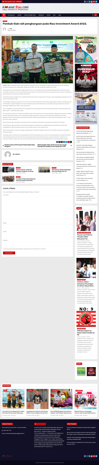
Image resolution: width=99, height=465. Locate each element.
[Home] (4, 15)
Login (59, 15)
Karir (54, 15)
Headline (5, 21)
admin (10, 28)
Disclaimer (41, 15)
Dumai (5, 390)
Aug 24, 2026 (7, 415)
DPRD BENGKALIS (55, 390)
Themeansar (61, 462)
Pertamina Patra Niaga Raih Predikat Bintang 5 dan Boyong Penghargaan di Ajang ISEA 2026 (13, 413)
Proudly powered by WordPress (42, 462)
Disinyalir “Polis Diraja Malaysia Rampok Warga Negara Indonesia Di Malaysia (85, 147)
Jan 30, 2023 (82, 241)
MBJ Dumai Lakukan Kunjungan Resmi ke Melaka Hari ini (61, 170)
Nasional (84, 232)
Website (5, 240)
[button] (92, 15)
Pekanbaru (30, 390)
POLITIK (89, 232)
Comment (6, 195)
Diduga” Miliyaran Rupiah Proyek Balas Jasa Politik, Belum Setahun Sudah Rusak (85, 173)
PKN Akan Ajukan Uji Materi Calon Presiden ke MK (86, 333)
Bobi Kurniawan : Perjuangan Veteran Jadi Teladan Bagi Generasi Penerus (85, 413)
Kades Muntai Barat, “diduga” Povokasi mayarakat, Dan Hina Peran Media (86, 166)
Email (5, 231)
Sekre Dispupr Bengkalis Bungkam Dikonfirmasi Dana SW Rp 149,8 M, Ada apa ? (85, 159)
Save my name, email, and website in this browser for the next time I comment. (25, 249)
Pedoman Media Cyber (30, 15)
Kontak (48, 15)
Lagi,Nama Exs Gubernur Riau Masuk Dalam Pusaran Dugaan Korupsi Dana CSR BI (37, 413)
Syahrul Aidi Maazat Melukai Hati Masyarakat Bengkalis (81, 427)
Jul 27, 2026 (55, 173)
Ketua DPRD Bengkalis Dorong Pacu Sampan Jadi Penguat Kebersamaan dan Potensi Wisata (61, 413)
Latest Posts (40, 424)
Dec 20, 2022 (82, 337)
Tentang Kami (11, 15)
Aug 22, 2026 (55, 415)
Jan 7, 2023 (82, 288)
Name (5, 223)
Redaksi (19, 15)
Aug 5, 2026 (19, 173)
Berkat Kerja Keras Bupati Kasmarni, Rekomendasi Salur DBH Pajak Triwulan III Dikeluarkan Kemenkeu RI (86, 138)
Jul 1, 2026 (18, 182)
